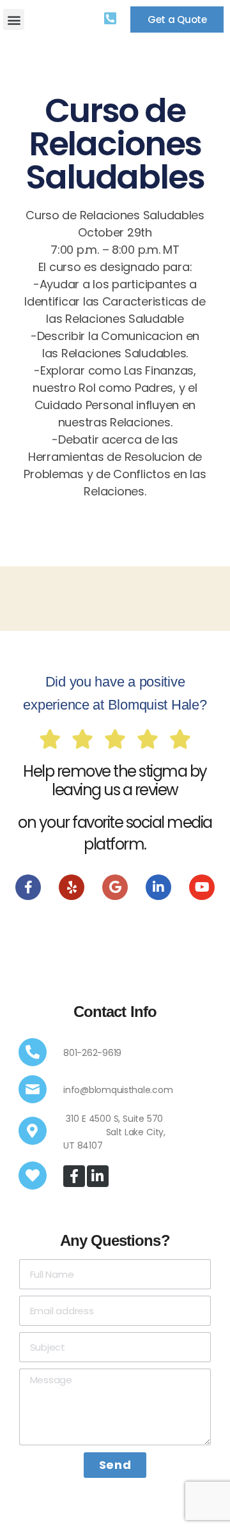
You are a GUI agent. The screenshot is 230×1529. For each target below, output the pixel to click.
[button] (13, 19)
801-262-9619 (92, 1052)
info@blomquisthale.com (117, 1089)
